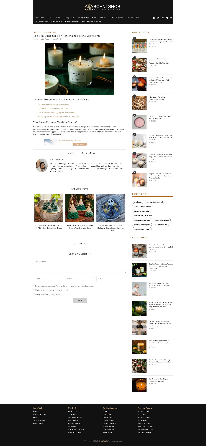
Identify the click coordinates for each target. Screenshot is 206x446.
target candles (142, 420)
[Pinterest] (166, 18)
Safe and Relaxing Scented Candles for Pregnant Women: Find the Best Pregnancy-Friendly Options (160, 304)
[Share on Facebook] (82, 153)
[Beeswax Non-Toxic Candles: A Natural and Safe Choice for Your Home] (139, 347)
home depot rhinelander (76, 429)
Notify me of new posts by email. (47, 294)
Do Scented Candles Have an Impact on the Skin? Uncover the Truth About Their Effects (160, 80)
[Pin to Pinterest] (90, 153)
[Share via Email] (93, 153)
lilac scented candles (161, 224)
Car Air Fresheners (116, 18)
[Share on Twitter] (86, 153)
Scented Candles (98, 18)
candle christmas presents (142, 229)
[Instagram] (162, 18)
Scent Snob (39, 18)
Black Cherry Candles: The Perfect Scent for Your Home (160, 117)
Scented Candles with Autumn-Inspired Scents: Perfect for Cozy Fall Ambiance (161, 247)
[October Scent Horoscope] (48, 208)
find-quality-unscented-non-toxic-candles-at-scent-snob (58, 117)
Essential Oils (83, 18)
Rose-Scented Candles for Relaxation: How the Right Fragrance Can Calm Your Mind (159, 61)
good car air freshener (145, 426)
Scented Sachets (133, 18)
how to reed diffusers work (155, 202)
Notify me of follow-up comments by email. (51, 290)
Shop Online (72, 414)
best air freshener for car (146, 429)
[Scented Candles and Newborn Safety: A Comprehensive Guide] (139, 289)
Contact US (37, 417)
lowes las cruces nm (75, 432)
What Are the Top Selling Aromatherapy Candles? (157, 98)
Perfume (58, 18)
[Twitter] (158, 18)
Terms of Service (39, 420)
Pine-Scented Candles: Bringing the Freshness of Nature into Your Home (160, 361)
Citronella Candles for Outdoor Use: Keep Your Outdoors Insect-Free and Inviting (160, 157)
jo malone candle (143, 411)
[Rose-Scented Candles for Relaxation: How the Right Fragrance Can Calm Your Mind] (139, 65)
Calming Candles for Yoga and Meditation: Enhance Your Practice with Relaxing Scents (160, 324)
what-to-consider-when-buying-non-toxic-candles (56, 113)
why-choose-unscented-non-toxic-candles (53, 105)
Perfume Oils (56, 22)
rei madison (72, 426)
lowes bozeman (73, 420)
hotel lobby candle (144, 423)
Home (35, 411)
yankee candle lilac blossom (142, 206)
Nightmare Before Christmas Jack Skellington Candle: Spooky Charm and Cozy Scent (110, 228)
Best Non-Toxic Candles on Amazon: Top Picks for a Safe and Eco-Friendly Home (161, 266)
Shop (49, 18)
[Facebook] (154, 18)
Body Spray (69, 18)
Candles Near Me (72, 22)
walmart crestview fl (75, 423)
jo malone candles (144, 417)
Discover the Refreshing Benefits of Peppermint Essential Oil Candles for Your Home (161, 137)
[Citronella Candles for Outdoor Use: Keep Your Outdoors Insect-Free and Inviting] (139, 161)
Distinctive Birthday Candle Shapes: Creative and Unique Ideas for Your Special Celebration (161, 42)
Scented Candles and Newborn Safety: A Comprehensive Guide (159, 284)
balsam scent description (141, 211)
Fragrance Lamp (41, 22)
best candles (142, 414)
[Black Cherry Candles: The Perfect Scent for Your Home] (139, 122)
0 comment (71, 153)
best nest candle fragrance (142, 224)
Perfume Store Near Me (91, 22)
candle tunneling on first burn (143, 215)
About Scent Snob (39, 414)
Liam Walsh (45, 39)
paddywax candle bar (75, 417)
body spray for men (144, 432)
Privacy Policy (38, 423)
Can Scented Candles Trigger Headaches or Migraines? (158, 380)
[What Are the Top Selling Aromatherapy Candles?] (139, 103)
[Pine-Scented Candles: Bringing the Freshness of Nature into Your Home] (139, 366)
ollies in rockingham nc (162, 220)
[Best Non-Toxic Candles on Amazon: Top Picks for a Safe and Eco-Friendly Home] (139, 270)
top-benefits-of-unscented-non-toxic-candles (54, 109)
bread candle (138, 202)
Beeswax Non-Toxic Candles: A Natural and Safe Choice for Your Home (159, 343)
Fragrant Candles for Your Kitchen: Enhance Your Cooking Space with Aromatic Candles (160, 176)
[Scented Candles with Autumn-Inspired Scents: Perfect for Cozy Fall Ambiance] (139, 251)
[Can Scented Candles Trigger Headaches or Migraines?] (139, 385)
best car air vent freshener (142, 220)
